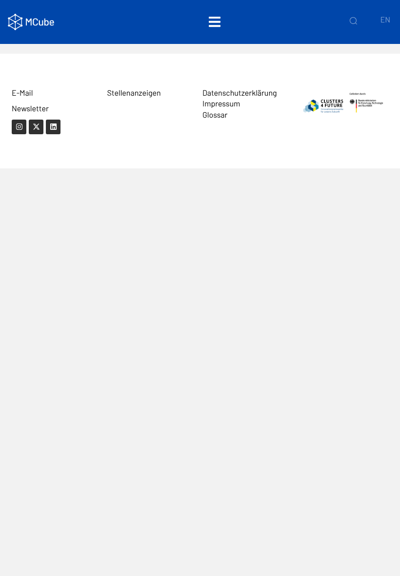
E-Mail (22, 93)
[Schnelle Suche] (353, 20)
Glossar (214, 115)
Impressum (221, 103)
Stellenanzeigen (134, 93)
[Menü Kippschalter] (214, 21)
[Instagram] (19, 127)
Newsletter (30, 108)
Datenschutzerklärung (239, 93)
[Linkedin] (53, 127)
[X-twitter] (36, 127)
